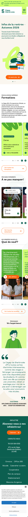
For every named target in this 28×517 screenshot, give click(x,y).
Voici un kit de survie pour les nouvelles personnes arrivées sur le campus (14, 3)
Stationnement (14, 478)
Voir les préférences (14, 511)
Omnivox (8, 461)
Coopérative (14, 470)
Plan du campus (14, 474)
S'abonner (13, 432)
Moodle (5, 466)
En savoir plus (13, 77)
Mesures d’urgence (14, 482)
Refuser (14, 507)
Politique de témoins (13, 515)
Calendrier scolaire (18, 466)
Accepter (14, 502)
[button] (25, 487)
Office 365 (18, 461)
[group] (12, 139)
